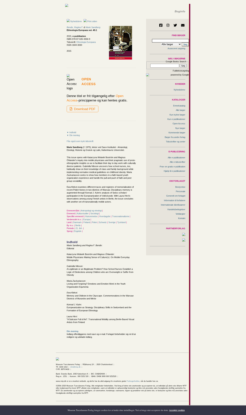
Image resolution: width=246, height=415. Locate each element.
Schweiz (103, 222)
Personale (180, 191)
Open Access (179, 123)
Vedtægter (180, 214)
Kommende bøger (177, 132)
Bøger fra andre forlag (175, 137)
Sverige (112, 222)
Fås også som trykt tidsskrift (80, 141)
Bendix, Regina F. (75, 27)
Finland (87, 222)
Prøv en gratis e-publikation (172, 166)
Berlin (78, 225)
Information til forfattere (174, 200)
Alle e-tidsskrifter (177, 162)
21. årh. (79, 228)
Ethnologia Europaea (86, 42)
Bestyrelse (180, 187)
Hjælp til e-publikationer (174, 171)
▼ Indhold (71, 132)
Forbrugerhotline (133, 381)
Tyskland (121, 222)
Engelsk (78, 231)
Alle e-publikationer (176, 157)
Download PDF (84, 109)
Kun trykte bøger (177, 115)
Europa (87, 219)
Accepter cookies (177, 410)
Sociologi (94, 213)
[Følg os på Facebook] (161, 25)
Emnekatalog (179, 106)
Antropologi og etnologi (91, 210)
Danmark (77, 222)
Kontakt (181, 218)
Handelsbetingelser (176, 209)
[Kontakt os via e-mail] (182, 25)
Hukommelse (91, 216)
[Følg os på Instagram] (168, 25)
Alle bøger (180, 110)
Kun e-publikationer (176, 119)
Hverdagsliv (105, 216)
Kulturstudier (83, 213)
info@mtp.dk (75, 367)
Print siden (92, 21)
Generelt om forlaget (175, 196)
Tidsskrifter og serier (175, 141)
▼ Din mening (73, 135)
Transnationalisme (121, 216)
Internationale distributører (173, 205)
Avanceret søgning (176, 48)
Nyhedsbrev (76, 21)
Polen (95, 222)
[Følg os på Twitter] (175, 25)
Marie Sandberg (93, 27)
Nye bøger (180, 128)
